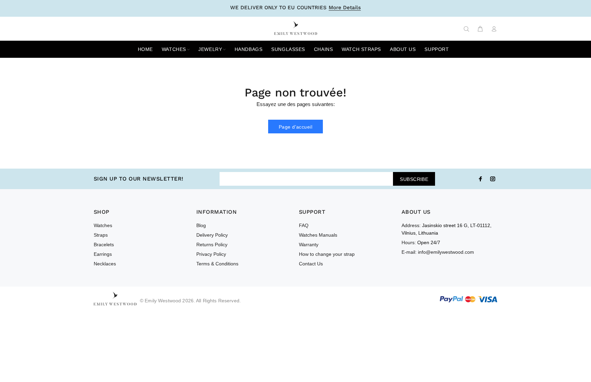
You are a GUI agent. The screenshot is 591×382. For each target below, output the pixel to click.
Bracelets (104, 244)
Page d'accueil (295, 127)
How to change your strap (327, 254)
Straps (101, 235)
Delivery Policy (212, 235)
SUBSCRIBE (414, 179)
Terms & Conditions (217, 263)
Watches (103, 225)
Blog (201, 225)
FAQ (303, 225)
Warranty (308, 244)
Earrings (103, 254)
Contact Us (311, 263)
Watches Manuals (318, 235)
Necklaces (105, 263)
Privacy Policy (211, 254)
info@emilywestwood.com (446, 252)
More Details (345, 8)
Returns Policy (211, 244)
